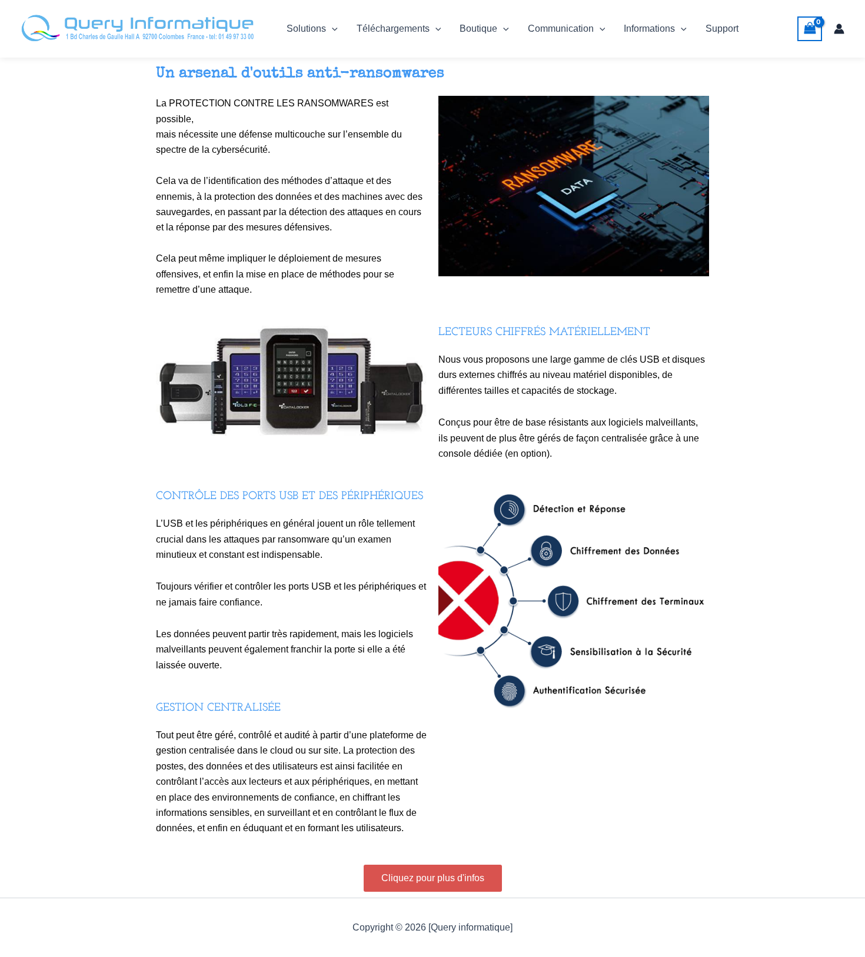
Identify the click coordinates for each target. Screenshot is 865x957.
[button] (332, 29)
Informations (649, 29)
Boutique (478, 29)
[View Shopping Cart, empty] (809, 28)
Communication (561, 29)
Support (722, 29)
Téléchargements (393, 29)
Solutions (306, 29)
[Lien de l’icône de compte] (839, 29)
